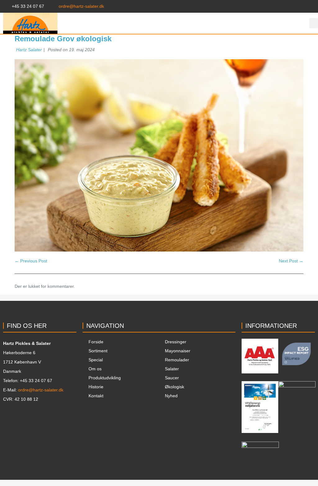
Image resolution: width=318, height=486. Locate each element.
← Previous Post (31, 260)
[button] (313, 23)
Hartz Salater (29, 49)
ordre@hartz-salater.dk (40, 389)
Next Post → (291, 260)
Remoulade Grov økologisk (63, 38)
